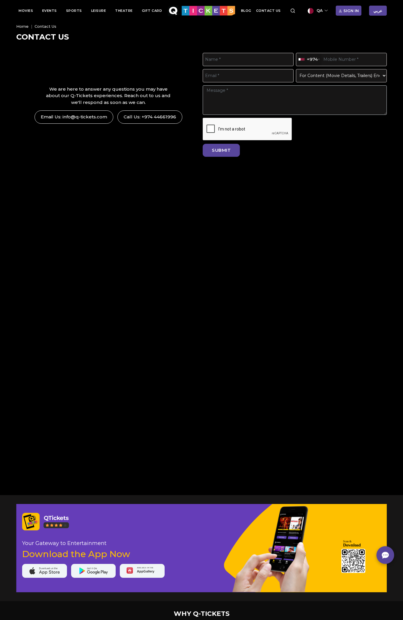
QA (320, 10)
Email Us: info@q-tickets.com (74, 117)
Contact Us (268, 11)
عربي (377, 10)
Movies (26, 11)
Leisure (98, 11)
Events (49, 11)
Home (22, 26)
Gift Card (152, 11)
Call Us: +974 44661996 (150, 117)
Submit (221, 150)
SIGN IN (350, 10)
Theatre (124, 11)
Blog (246, 11)
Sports (74, 11)
